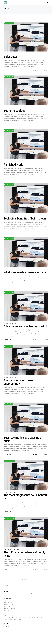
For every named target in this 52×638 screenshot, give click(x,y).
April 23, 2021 (10, 518)
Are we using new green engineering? (18, 382)
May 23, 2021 (9, 130)
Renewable (7, 604)
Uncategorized (8, 608)
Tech (14, 619)
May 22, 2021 (9, 184)
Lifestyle (39, 617)
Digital (22, 617)
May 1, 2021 (9, 403)
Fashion (27, 617)
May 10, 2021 (9, 292)
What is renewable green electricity (25, 272)
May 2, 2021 (9, 346)
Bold (5, 617)
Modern (6, 619)
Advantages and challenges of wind (25, 326)
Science (6, 54)
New (10, 619)
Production (7, 435)
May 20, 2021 (9, 238)
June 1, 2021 (9, 22)
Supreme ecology (14, 110)
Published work (13, 164)
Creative (10, 617)
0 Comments (45, 70)
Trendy (19, 619)
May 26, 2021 (9, 76)
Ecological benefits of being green (25, 218)
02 (25, 579)
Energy (6, 600)
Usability (13, 54)
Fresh (33, 617)
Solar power (11, 56)
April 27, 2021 (10, 461)
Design (16, 617)
